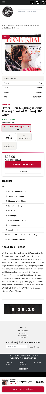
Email (23, 338)
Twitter (24, 333)
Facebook (24, 331)
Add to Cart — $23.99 (24, 164)
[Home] (8, 11)
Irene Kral (11, 25)
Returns (37, 362)
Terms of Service (23, 364)
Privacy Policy (9, 364)
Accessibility (23, 369)
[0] (44, 3)
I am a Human (34, 347)
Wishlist (24, 171)
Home (4, 25)
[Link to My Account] (38, 3)
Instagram (23, 335)
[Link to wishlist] (32, 3)
